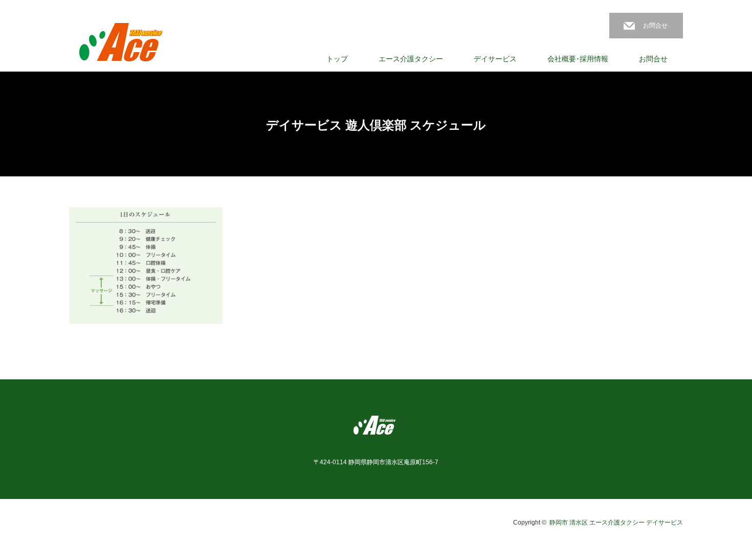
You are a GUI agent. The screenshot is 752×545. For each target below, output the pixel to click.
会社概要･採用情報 (577, 59)
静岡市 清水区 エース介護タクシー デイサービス (616, 522)
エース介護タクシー (411, 59)
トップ (337, 59)
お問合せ (655, 25)
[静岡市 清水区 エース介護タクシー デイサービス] (121, 43)
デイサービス (495, 59)
